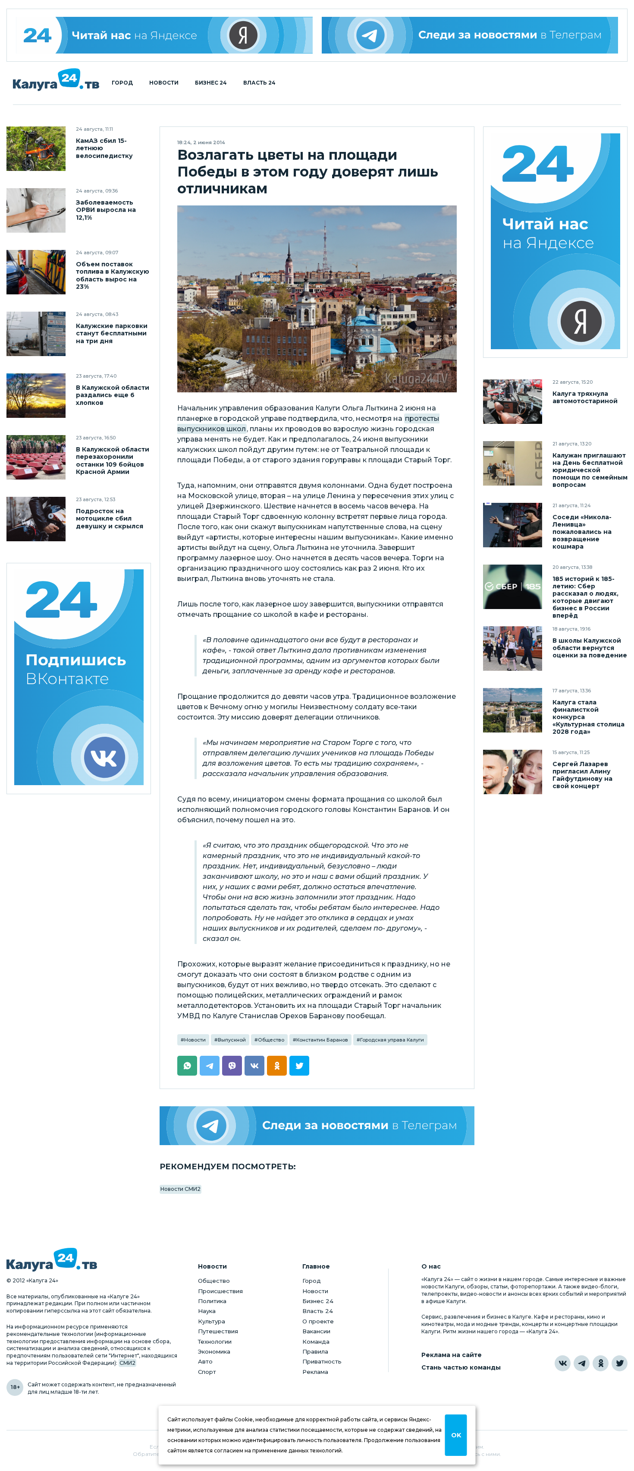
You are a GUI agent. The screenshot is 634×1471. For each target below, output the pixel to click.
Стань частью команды (461, 1367)
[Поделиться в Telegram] (209, 1065)
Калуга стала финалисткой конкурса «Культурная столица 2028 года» (588, 717)
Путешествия (218, 1331)
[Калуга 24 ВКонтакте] (79, 679)
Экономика (214, 1351)
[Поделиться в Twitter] (299, 1065)
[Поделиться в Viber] (232, 1065)
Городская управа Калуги (392, 1040)
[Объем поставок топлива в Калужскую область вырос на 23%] (36, 272)
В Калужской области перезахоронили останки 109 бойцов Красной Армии (112, 460)
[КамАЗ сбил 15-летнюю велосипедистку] (36, 148)
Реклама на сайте (451, 1355)
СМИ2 (127, 1363)
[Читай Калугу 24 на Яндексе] (164, 35)
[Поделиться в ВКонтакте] (254, 1065)
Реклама (315, 1371)
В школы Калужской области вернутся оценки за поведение (589, 648)
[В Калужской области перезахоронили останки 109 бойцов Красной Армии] (36, 457)
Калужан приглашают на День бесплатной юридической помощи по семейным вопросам (590, 470)
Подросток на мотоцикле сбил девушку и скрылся (109, 519)
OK (456, 1435)
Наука (207, 1310)
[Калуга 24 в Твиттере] (620, 1363)
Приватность (322, 1361)
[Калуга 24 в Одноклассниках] (601, 1363)
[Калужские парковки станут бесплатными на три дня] (36, 334)
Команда (316, 1341)
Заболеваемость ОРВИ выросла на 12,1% (106, 210)
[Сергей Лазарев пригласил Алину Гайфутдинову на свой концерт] (512, 772)
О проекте (318, 1321)
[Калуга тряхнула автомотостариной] (512, 401)
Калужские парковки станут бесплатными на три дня (112, 333)
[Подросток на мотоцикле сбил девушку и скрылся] (36, 519)
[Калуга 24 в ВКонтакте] (563, 1363)
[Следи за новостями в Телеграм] (470, 35)
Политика (212, 1300)
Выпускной (232, 1040)
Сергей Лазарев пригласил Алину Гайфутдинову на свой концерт (582, 775)
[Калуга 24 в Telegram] (582, 1363)
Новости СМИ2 (180, 1189)
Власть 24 (259, 83)
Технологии (215, 1341)
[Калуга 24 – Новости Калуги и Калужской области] (56, 80)
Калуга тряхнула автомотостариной (585, 397)
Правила (315, 1351)
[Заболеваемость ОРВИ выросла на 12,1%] (36, 210)
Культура (211, 1321)
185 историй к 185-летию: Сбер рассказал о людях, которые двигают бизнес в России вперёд (585, 597)
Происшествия (220, 1291)
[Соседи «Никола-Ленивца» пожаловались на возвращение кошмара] (512, 525)
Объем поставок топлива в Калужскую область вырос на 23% (112, 275)
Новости (164, 83)
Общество (271, 1040)
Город (122, 83)
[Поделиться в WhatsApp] (187, 1065)
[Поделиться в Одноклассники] (277, 1065)
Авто (205, 1361)
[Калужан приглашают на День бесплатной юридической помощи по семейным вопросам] (512, 463)
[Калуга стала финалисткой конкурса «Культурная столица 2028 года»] (512, 710)
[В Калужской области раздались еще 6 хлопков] (36, 395)
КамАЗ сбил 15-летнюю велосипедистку (104, 148)
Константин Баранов (322, 1040)
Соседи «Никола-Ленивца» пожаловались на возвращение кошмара (582, 532)
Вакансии (316, 1331)
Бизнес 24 (211, 83)
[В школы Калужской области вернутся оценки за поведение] (512, 648)
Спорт (207, 1371)
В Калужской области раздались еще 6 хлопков (112, 395)
